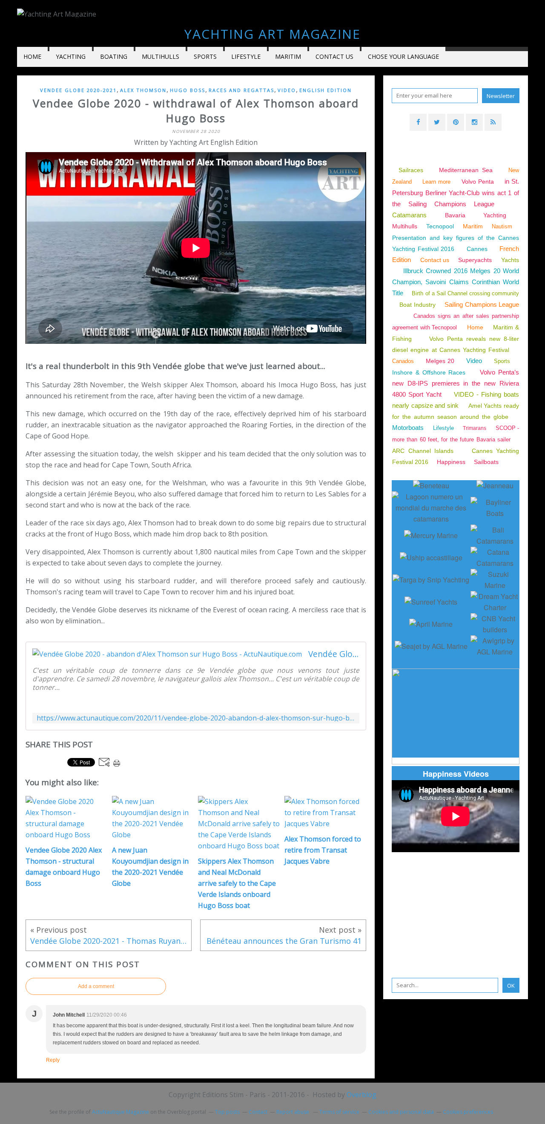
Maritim (288, 56)
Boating (113, 56)
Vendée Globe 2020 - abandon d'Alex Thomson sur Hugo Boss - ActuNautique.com (333, 654)
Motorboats (408, 427)
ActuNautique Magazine (120, 1111)
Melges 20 (440, 360)
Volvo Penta (478, 181)
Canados (403, 361)
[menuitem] (32, 57)
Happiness (451, 461)
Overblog (361, 1094)
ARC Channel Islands (422, 450)
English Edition (325, 90)
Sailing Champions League (482, 304)
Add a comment (96, 986)
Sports (205, 56)
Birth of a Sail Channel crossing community (465, 293)
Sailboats (486, 461)
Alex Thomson (143, 90)
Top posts (227, 1111)
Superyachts (475, 260)
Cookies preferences (468, 1111)
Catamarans (409, 215)
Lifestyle (246, 56)
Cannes (477, 248)
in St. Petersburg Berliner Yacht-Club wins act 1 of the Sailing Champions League (455, 193)
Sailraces (412, 170)
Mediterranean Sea (465, 170)
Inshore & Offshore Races (428, 372)
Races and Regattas (241, 90)
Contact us (334, 56)
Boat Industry (417, 304)
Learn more (436, 182)
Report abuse (293, 1111)
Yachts (510, 260)
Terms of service (339, 1111)
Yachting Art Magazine (272, 34)
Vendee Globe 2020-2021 (78, 90)
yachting (71, 56)
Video (287, 90)
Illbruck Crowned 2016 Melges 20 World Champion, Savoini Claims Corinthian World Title (455, 282)
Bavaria (455, 215)
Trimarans (474, 428)
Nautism (502, 226)
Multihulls (160, 56)
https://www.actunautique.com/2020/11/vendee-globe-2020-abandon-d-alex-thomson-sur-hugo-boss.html (196, 718)
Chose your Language (403, 56)
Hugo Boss (187, 90)
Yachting (494, 215)
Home (32, 56)
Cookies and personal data (401, 1111)
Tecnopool (440, 226)
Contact (258, 1111)
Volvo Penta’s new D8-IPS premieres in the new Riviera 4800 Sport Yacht (455, 383)
